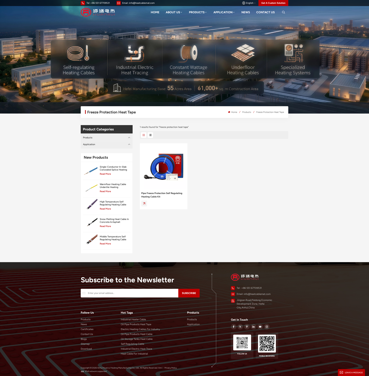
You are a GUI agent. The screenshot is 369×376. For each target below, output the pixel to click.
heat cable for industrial (134, 353)
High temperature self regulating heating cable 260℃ (113, 203)
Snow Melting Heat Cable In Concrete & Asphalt (114, 220)
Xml (160, 368)
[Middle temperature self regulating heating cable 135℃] (90, 241)
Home (155, 12)
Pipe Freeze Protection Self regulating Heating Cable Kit (161, 195)
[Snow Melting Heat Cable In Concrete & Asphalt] (90, 223)
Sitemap (85, 343)
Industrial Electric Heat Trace (136, 348)
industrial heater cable (133, 319)
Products (197, 12)
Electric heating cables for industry (140, 329)
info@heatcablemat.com (142, 3)
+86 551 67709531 (100, 3)
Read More (105, 174)
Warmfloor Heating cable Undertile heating (113, 186)
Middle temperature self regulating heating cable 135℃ (113, 238)
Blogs (84, 339)
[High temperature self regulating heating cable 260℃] (90, 206)
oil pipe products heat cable (136, 334)
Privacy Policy (170, 368)
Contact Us (265, 12)
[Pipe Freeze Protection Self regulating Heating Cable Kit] (163, 167)
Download (86, 348)
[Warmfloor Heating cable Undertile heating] (90, 188)
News (245, 12)
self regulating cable (132, 343)
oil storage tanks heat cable (137, 339)
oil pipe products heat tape (136, 324)
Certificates (87, 329)
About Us (173, 12)
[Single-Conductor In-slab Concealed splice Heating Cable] (90, 171)
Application (222, 12)
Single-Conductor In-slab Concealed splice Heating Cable (113, 168)
